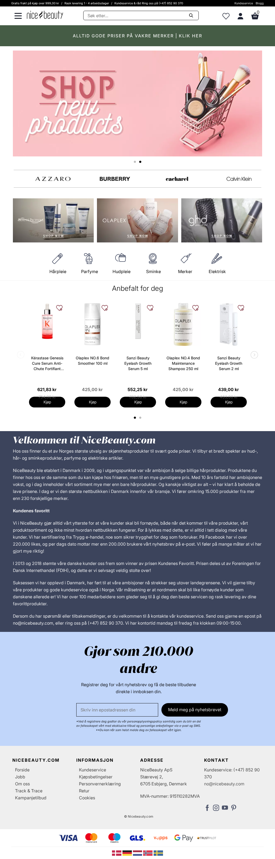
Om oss (22, 783)
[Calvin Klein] (231, 179)
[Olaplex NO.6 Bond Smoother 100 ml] (92, 324)
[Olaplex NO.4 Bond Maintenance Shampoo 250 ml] (183, 324)
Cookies (87, 797)
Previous (21, 355)
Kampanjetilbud (30, 797)
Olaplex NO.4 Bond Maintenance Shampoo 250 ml (183, 363)
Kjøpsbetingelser (96, 776)
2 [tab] (141, 417)
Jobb (20, 776)
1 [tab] (135, 417)
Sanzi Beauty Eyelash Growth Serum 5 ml (137, 363)
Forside (22, 769)
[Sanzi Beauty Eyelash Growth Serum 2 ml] (229, 324)
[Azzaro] (45, 179)
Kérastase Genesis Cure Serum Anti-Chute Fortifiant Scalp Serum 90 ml (47, 363)
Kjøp (47, 402)
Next (253, 355)
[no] (148, 852)
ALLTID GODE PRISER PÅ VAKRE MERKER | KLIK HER (137, 35)
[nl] (138, 852)
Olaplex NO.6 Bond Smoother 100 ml (92, 361)
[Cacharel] (169, 179)
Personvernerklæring (100, 783)
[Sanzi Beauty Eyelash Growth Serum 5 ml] (138, 321)
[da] (117, 852)
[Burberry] (107, 179)
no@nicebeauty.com (224, 783)
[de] (127, 852)
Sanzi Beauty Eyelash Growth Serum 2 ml (228, 363)
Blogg (260, 3)
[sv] (158, 852)
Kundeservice (243, 3)
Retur (84, 790)
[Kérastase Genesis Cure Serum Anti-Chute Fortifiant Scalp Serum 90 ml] (47, 321)
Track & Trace (28, 790)
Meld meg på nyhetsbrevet (194, 709)
